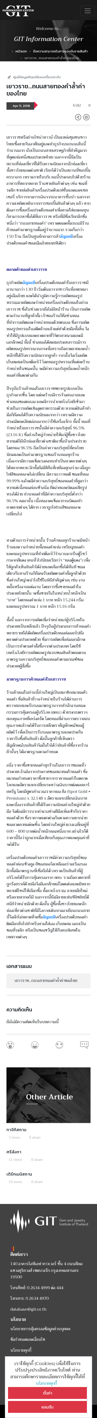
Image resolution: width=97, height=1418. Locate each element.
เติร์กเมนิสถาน (19, 1174)
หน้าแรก (21, 51)
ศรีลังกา (13, 1152)
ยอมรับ (47, 1407)
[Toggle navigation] (87, 11)
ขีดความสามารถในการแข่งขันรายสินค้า (60, 51)
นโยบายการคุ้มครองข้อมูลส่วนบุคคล (40, 1329)
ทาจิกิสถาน (16, 1129)
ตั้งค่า (47, 1393)
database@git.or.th (28, 1309)
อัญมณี (66, 236)
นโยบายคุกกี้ (47, 1383)
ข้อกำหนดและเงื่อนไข (27, 1339)
